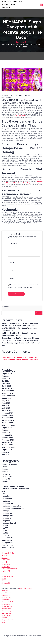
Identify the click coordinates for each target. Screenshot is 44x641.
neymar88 (6, 479)
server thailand (6, 609)
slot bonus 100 (7, 503)
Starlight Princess (9, 543)
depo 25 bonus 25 (7, 560)
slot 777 (5, 494)
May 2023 (5, 455)
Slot (24, 42)
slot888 (5, 533)
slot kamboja (6, 604)
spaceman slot (8, 538)
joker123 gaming (7, 593)
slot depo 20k (7, 516)
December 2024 (8, 418)
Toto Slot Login (8, 545)
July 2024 (6, 430)
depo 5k (4, 555)
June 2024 (6, 433)
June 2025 (6, 403)
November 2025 (8, 391)
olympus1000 (7, 481)
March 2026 (6, 386)
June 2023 (6, 452)
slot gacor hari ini (9, 523)
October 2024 (7, 423)
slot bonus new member (11, 506)
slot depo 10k (7, 513)
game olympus (6, 597)
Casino (4, 467)
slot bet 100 (6, 600)
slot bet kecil (7, 499)
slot (3, 581)
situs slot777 (6, 595)
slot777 (5, 528)
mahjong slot (7, 476)
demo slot (5, 562)
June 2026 (6, 379)
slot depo (5, 511)
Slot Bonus (7, 357)
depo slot (5, 469)
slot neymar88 (19, 116)
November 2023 (8, 442)
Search (5, 307)
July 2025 (5, 401)
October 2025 (7, 393)
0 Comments (7, 97)
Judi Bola (5, 472)
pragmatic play (7, 613)
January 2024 (7, 437)
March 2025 (6, 410)
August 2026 (7, 374)
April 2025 (6, 408)
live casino (6, 474)
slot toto (4, 557)
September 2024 (8, 425)
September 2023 (8, 447)
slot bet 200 (6, 496)
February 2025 (7, 413)
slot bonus (6, 501)
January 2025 (7, 415)
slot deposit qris (7, 606)
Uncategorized (8, 548)
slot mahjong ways (25, 588)
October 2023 (7, 445)
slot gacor (6, 521)
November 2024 (8, 420)
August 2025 (7, 398)
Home (17, 42)
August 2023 (7, 450)
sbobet (4, 484)
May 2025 (5, 406)
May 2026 (5, 381)
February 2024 (8, 435)
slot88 (4, 530)
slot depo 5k (7, 518)
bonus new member (9, 464)
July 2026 (6, 376)
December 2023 (8, 440)
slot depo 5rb (6, 583)
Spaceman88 (7, 540)
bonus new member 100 (9, 569)
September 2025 (8, 396)
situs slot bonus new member (13, 486)
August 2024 (7, 428)
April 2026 (6, 383)
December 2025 (8, 388)
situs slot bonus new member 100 (15, 489)
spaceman (6, 535)
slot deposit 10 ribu (8, 553)
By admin (19, 95)
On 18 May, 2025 (7, 95)
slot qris (5, 526)
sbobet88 (5, 591)
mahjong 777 (6, 571)
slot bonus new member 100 (13, 508)
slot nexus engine (7, 611)
